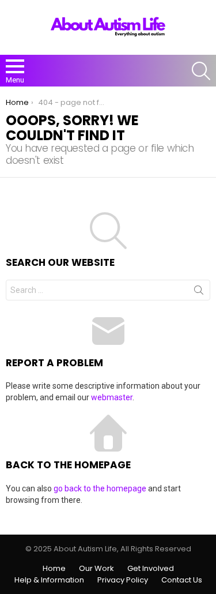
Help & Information (49, 580)
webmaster (111, 397)
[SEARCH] (201, 71)
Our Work (96, 568)
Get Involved (150, 568)
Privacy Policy (122, 580)
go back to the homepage (100, 488)
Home (54, 568)
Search (198, 292)
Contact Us (181, 580)
